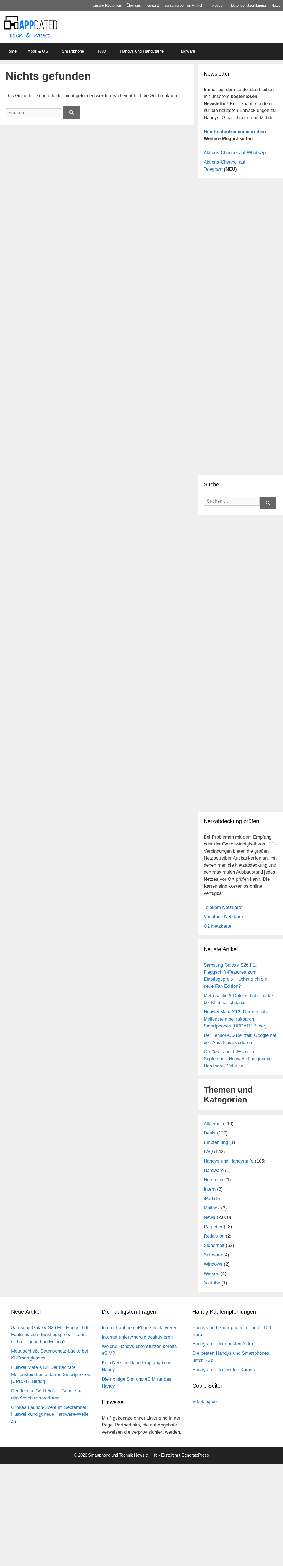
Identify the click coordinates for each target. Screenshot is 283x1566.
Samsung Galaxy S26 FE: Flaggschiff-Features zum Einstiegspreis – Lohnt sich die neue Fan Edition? (50, 1334)
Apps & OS (38, 51)
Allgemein (214, 1123)
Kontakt (152, 5)
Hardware (186, 51)
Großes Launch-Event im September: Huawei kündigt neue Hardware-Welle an (238, 1059)
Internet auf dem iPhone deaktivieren (139, 1327)
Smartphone (73, 51)
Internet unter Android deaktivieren (137, 1337)
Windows (213, 1264)
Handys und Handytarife (142, 51)
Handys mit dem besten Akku (222, 1344)
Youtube (212, 1283)
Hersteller (214, 1179)
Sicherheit (214, 1245)
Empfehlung (216, 1142)
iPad (208, 1198)
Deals (210, 1133)
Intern (210, 1189)
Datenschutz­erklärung (248, 5)
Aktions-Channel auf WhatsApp (236, 152)
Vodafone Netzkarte (224, 916)
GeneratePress (195, 1455)
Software (213, 1254)
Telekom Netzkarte (223, 907)
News (275, 5)
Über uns (134, 5)
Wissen (211, 1273)
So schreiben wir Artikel (183, 5)
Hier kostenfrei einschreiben (235, 131)
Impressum (217, 5)
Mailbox (212, 1208)
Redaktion (214, 1236)
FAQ (102, 51)
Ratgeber (213, 1226)
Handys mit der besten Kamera (224, 1369)
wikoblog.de (204, 1401)
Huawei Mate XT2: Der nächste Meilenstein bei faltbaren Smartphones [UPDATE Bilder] (236, 1019)
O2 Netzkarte (217, 926)
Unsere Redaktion (107, 5)
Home (11, 51)
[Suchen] (71, 112)
